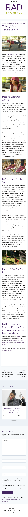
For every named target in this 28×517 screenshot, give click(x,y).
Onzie (18, 336)
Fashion (4, 23)
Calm (20, 113)
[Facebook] (11, 1)
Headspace (5, 115)
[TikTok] (17, 1)
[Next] (24, 404)
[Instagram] (14, 1)
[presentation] (14, 397)
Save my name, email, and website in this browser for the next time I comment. (13, 479)
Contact (22, 16)
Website (5, 475)
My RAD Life (13, 23)
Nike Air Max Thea (7, 350)
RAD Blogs (19, 23)
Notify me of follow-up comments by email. (14, 485)
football (18, 54)
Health (8, 23)
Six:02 (13, 348)
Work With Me (10, 16)
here (18, 338)
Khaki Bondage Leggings (16, 340)
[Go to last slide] (4, 404)
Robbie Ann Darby (7, 33)
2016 (21, 58)
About (19, 16)
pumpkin (10, 54)
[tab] (12, 420)
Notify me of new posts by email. (12, 489)
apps (15, 113)
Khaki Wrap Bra (6, 342)
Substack (15, 16)
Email (4, 468)
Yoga (24, 23)
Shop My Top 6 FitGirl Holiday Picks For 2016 (21, 373)
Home (5, 16)
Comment (6, 440)
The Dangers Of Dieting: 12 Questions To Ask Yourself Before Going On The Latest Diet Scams (13, 411)
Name (5, 461)
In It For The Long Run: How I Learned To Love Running (7, 373)
